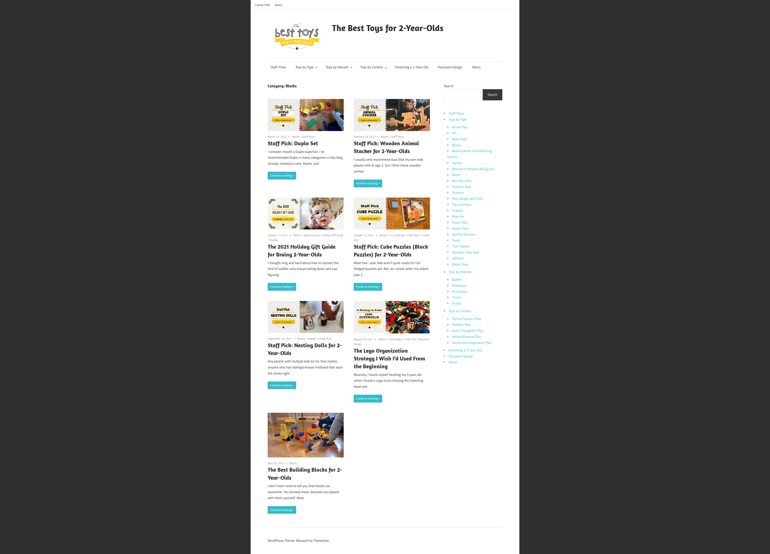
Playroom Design (450, 67)
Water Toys (460, 264)
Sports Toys (460, 228)
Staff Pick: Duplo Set (293, 143)
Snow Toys (459, 222)
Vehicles (458, 258)
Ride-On (458, 216)
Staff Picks (278, 67)
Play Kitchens (461, 204)
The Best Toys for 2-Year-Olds (388, 27)
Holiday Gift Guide (332, 235)
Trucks (456, 303)
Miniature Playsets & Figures (473, 169)
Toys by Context (371, 67)
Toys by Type (304, 67)
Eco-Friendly (397, 235)
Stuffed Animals (463, 234)
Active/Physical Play (466, 336)
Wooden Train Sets (465, 252)
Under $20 (325, 338)
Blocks (296, 136)
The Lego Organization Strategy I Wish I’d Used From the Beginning (389, 358)
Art (454, 133)
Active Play (460, 127)
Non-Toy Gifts (461, 180)
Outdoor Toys (461, 186)
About (278, 5)
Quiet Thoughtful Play (467, 330)
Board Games (312, 235)
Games (457, 162)
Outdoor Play (461, 324)
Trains (456, 297)
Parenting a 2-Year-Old (411, 67)
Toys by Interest (337, 67)
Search (449, 86)
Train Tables (460, 246)
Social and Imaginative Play (471, 342)
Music (456, 174)
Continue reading (281, 175)
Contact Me (262, 5)
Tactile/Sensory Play (466, 318)
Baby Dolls (459, 139)
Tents (456, 240)
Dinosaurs (459, 285)
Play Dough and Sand (467, 198)
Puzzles (274, 240)
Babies (457, 279)
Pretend (458, 192)
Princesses (460, 291)
